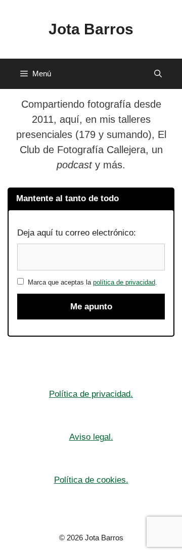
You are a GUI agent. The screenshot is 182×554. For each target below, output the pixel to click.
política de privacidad (124, 282)
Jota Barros (91, 29)
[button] (158, 74)
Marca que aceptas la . (90, 282)
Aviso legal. (91, 437)
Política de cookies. (91, 480)
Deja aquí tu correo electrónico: (76, 233)
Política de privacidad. (91, 394)
